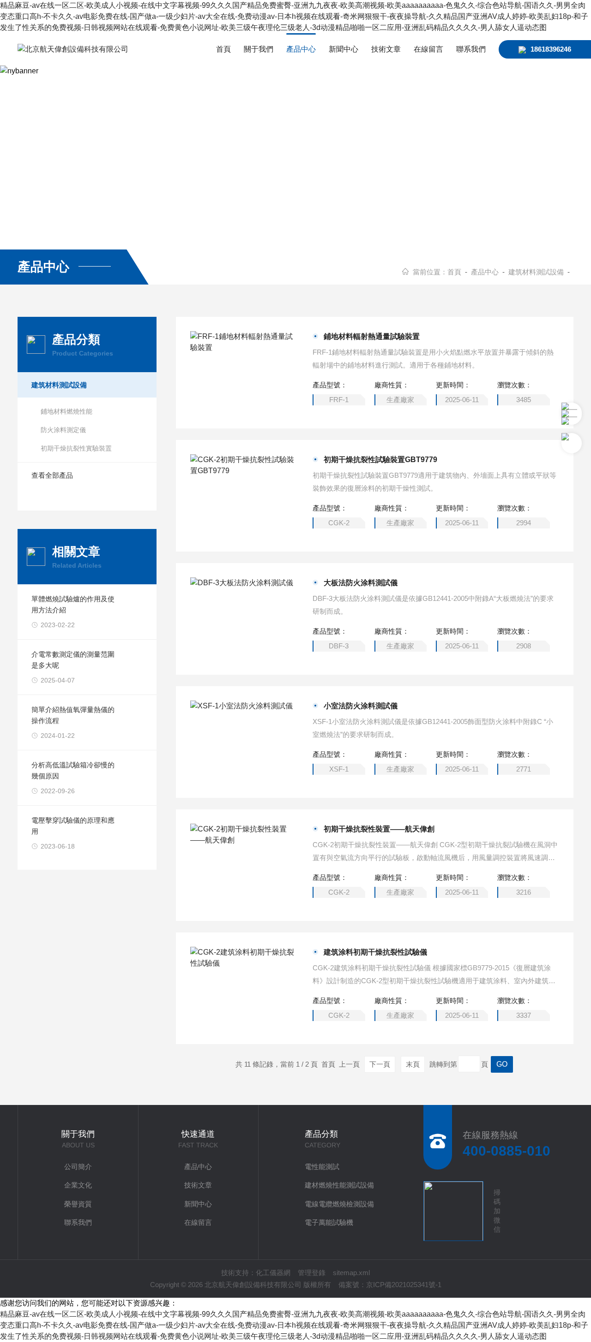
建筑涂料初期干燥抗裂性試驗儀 (375, 952)
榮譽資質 (78, 1204)
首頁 (223, 49)
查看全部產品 (52, 475)
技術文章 (386, 49)
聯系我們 (471, 49)
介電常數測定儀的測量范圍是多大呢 (73, 659)
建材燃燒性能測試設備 (339, 1185)
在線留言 (428, 49)
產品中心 (301, 49)
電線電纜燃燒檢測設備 (339, 1204)
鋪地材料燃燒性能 (66, 411)
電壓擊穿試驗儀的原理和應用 (73, 825)
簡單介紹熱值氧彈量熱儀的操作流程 (73, 715)
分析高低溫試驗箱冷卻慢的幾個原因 (73, 770)
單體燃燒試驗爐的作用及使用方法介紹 (73, 604)
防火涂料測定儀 (63, 429)
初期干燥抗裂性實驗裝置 (76, 448)
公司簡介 (78, 1166)
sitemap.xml (351, 1273)
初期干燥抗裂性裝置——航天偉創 (379, 829)
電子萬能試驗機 (329, 1222)
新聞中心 (343, 49)
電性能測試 (322, 1166)
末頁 (413, 1064)
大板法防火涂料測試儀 (361, 583)
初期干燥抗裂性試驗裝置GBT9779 (380, 459)
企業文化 (78, 1185)
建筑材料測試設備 (536, 272)
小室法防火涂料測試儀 (361, 706)
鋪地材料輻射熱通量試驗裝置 (372, 336)
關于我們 (258, 49)
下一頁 (379, 1064)
